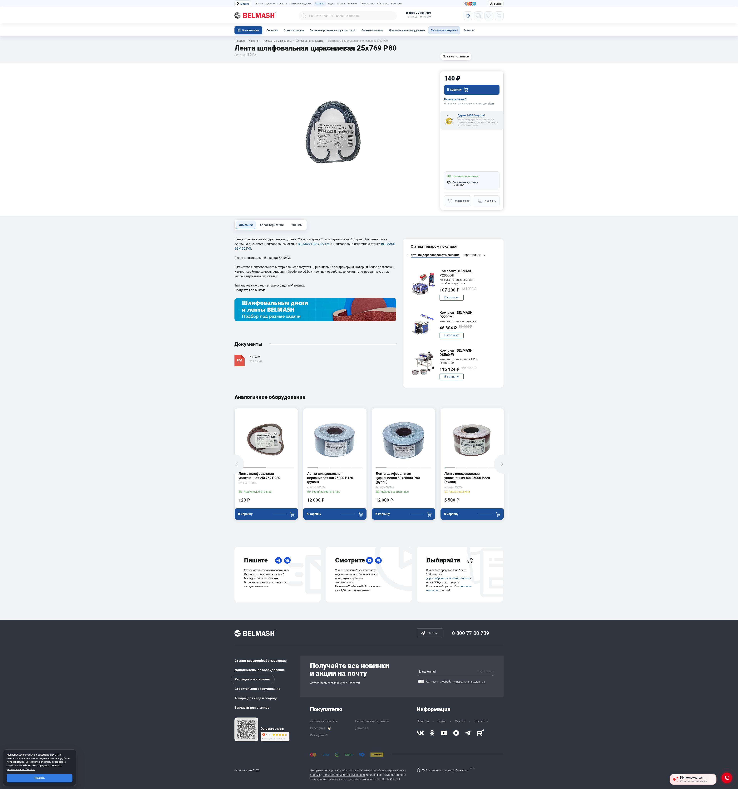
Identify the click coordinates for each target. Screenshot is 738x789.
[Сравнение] (478, 15)
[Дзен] (456, 733)
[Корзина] (499, 15)
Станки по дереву (294, 30)
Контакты (382, 3)
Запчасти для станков (252, 707)
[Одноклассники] (432, 733)
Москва (244, 3)
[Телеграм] (474, 4)
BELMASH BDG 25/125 (314, 244)
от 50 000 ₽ (458, 185)
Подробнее (488, 103)
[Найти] (303, 15)
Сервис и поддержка (301, 3)
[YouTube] (369, 560)
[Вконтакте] (420, 733)
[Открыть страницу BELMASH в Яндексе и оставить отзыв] (246, 729)
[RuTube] (378, 560)
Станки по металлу (372, 30)
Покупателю (367, 3)
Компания (396, 3)
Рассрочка (317, 728)
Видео (330, 3)
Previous (407, 255)
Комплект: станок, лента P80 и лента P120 (459, 361)
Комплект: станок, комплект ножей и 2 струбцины (457, 281)
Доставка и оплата (276, 3)
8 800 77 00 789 (418, 13)
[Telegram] (278, 560)
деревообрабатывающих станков (447, 578)
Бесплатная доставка (465, 182)
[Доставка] (469, 560)
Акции (259, 3)
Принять (40, 778)
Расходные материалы (444, 30)
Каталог (319, 3)
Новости (352, 3)
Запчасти (469, 30)
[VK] (287, 560)
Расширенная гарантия (372, 721)
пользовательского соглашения (344, 775)
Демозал (361, 728)
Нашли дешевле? (455, 99)
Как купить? (319, 735)
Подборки (272, 30)
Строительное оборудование (257, 689)
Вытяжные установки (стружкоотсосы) (333, 30)
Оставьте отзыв (272, 728)
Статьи (341, 3)
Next (484, 255)
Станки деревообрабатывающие (261, 661)
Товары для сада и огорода (256, 698)
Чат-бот (433, 633)
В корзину (451, 297)
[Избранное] (488, 15)
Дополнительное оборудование (407, 30)
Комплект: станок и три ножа (458, 321)
